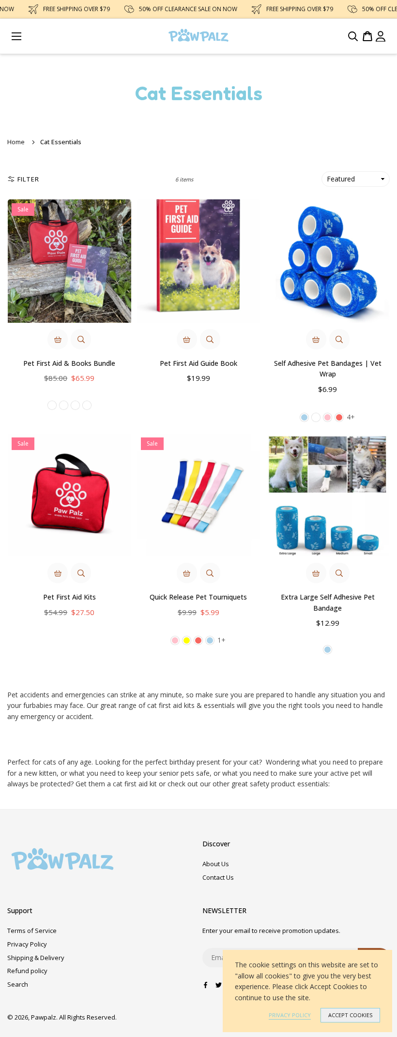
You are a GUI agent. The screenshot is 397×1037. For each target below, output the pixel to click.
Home (16, 141)
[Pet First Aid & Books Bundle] (69, 261)
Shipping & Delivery (35, 957)
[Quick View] (81, 339)
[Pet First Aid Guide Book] (198, 261)
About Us (215, 863)
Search (17, 984)
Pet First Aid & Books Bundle (69, 363)
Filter (28, 179)
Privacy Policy (27, 944)
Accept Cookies (350, 1015)
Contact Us (218, 877)
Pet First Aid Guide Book (198, 363)
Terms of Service (32, 930)
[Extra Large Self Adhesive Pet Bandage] (327, 495)
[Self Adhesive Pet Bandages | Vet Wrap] (327, 261)
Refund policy (27, 970)
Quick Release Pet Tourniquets (198, 596)
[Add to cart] (187, 339)
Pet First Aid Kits (69, 596)
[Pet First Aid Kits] (69, 495)
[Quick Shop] (57, 339)
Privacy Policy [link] (290, 1015)
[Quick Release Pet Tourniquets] (198, 495)
